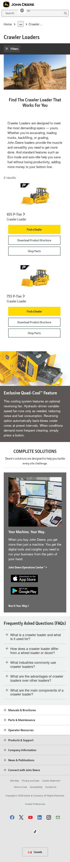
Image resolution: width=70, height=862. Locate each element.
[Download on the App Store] (24, 577)
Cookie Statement (51, 780)
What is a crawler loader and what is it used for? (35, 637)
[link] (22, 10)
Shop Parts (34, 251)
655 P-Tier (14, 214)
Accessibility (36, 786)
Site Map (14, 780)
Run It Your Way (17, 606)
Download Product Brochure (34, 240)
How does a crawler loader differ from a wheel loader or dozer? (34, 651)
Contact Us (50, 786)
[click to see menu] (28, 10)
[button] (12, 817)
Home (8, 24)
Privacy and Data (30, 780)
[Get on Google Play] (24, 590)
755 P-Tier (14, 296)
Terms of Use (20, 786)
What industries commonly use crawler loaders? (33, 664)
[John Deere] (20, 4)
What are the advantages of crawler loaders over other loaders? (36, 678)
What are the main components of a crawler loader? (36, 692)
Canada (37, 852)
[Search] (65, 13)
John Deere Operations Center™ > (27, 567)
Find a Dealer (34, 229)
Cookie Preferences (35, 803)
